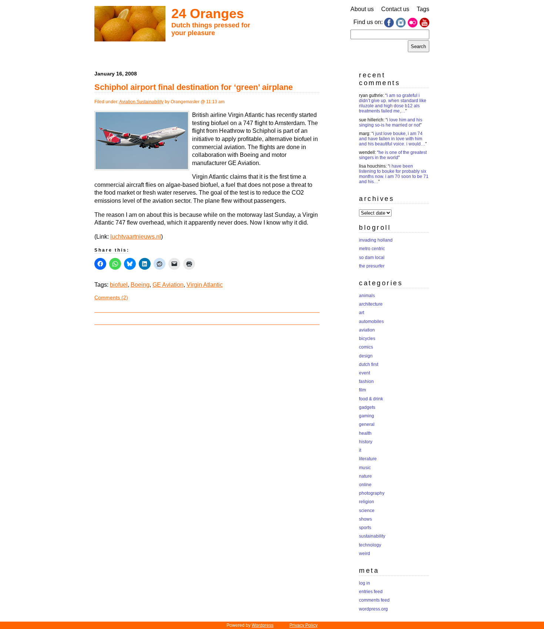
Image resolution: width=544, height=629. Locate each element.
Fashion (366, 381)
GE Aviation (168, 285)
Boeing (140, 285)
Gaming (366, 415)
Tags (423, 9)
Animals (367, 295)
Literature (368, 458)
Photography (372, 493)
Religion (366, 501)
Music (365, 467)
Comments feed (374, 600)
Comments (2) (111, 297)
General (367, 424)
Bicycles (367, 338)
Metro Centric (372, 248)
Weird (364, 553)
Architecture (371, 304)
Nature (365, 476)
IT (360, 450)
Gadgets (367, 407)
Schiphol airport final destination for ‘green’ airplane (193, 87)
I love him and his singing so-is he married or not (390, 122)
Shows (365, 519)
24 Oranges (207, 13)
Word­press (262, 625)
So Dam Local (372, 257)
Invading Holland (376, 240)
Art (361, 312)
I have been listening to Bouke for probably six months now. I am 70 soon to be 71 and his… (394, 174)
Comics (366, 347)
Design (366, 356)
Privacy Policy (303, 625)
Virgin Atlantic (205, 285)
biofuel (119, 285)
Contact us (395, 9)
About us (362, 9)
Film (362, 390)
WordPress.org (373, 609)
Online (365, 484)
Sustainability (150, 101)
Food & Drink (371, 398)
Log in (364, 583)
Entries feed (371, 591)
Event (364, 373)
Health (365, 433)
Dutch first (368, 364)
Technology (370, 545)
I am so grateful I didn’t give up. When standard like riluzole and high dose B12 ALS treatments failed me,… (392, 103)
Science (367, 510)
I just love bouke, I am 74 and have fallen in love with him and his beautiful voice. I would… (392, 139)
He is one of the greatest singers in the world (393, 155)
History (365, 441)
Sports (365, 527)
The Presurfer (372, 266)
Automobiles (371, 321)
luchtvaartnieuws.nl (135, 236)
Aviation (127, 101)
